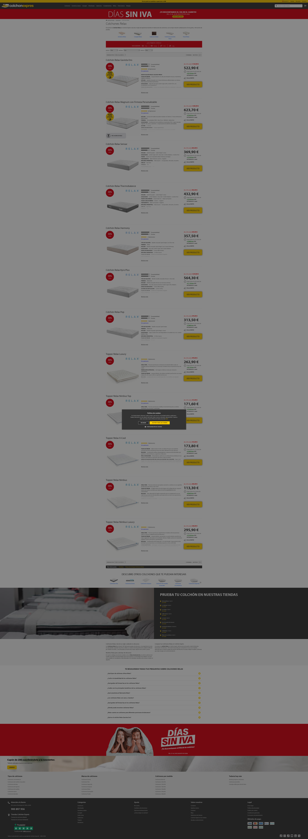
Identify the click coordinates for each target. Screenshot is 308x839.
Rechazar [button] (143, 422)
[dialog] (154, 419)
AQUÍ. (166, 419)
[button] (154, 427)
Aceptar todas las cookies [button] (159, 422)
